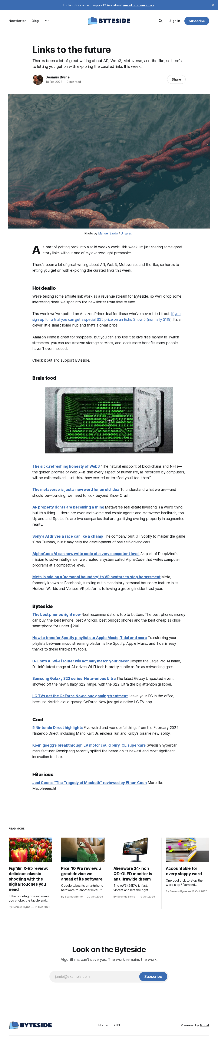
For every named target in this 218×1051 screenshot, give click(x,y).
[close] (212, 5)
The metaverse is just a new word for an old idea (75, 489)
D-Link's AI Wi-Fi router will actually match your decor (80, 661)
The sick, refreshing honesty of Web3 (66, 466)
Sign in (174, 21)
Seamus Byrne (58, 77)
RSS (116, 1025)
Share (176, 79)
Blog (35, 21)
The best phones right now (56, 614)
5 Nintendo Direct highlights (57, 728)
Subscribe (197, 21)
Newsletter (17, 21)
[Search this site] (160, 20)
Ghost (204, 1025)
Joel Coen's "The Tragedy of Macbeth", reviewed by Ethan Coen (89, 783)
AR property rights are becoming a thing (68, 507)
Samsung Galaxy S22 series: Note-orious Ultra (74, 678)
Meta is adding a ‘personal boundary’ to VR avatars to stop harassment (96, 577)
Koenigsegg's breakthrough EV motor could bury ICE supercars (89, 745)
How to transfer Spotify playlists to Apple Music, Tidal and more (89, 638)
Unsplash (127, 233)
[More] (46, 20)
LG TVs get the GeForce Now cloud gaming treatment (80, 696)
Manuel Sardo (108, 233)
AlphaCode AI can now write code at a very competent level (85, 554)
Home (103, 1025)
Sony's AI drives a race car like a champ (67, 536)
